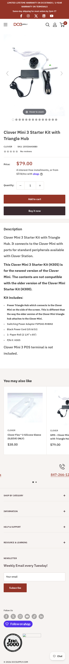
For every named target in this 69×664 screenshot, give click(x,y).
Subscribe (15, 587)
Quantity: (9, 185)
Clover (8, 146)
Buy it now (35, 211)
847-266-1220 (36, 475)
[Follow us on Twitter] (13, 616)
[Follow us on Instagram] (20, 616)
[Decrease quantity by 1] (20, 185)
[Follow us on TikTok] (34, 616)
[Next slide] (61, 73)
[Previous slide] (7, 73)
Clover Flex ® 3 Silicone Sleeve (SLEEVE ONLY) (24, 436)
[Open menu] (5, 24)
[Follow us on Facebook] (6, 616)
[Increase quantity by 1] (40, 185)
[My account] (55, 25)
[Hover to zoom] (34, 75)
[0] (62, 25)
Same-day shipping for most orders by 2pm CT (34, 11)
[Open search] (48, 25)
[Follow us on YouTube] (27, 616)
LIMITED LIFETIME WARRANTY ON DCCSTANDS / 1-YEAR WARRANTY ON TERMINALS (34, 4)
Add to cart (34, 199)
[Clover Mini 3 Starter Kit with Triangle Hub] (13, 120)
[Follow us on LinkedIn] (41, 616)
